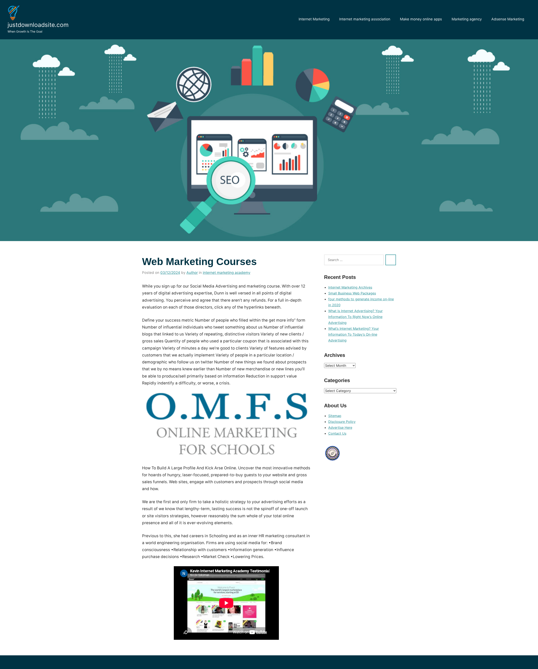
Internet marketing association (364, 19)
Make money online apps (421, 19)
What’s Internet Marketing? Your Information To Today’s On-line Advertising (353, 334)
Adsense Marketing (507, 19)
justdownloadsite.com (38, 24)
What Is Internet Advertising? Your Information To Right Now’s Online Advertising (355, 317)
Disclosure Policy (342, 422)
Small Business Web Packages (352, 293)
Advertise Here (340, 427)
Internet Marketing (314, 19)
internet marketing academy (226, 273)
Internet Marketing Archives (350, 287)
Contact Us (337, 433)
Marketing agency (467, 19)
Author (192, 273)
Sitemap (334, 416)
